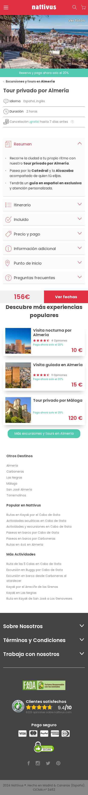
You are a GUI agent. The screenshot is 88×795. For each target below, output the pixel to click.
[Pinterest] (58, 763)
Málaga (11, 483)
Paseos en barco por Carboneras (30, 538)
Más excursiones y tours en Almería (44, 433)
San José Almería (19, 489)
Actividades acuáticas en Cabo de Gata (36, 521)
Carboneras (15, 471)
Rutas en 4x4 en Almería (24, 544)
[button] (74, 7)
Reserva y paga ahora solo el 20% (44, 73)
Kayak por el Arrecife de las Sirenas (32, 587)
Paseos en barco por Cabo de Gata (32, 532)
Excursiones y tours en (30, 81)
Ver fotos (76, 20)
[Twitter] (48, 763)
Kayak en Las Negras (21, 593)
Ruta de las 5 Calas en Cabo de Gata (33, 564)
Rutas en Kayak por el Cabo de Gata (33, 515)
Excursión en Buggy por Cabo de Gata (34, 570)
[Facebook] (28, 763)
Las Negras (14, 477)
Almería (12, 465)
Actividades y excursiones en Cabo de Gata (39, 526)
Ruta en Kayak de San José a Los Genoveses (39, 598)
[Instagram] (38, 763)
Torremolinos (16, 495)
